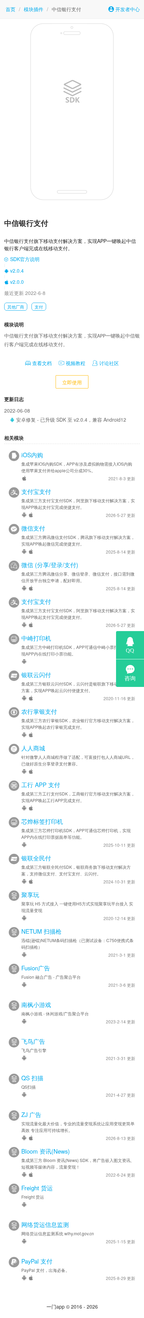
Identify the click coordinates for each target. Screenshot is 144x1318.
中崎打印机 (36, 638)
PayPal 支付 (36, 1261)
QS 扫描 (32, 1078)
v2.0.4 (16, 270)
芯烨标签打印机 (42, 821)
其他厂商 (15, 307)
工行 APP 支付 (40, 784)
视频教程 (74, 363)
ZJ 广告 (31, 1114)
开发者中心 (127, 9)
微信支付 (33, 528)
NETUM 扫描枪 (41, 931)
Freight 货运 (37, 1188)
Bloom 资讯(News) (45, 1151)
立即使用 (72, 382)
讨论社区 (108, 363)
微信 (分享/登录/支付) (49, 565)
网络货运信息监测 (45, 1224)
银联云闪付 (36, 675)
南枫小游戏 (36, 1004)
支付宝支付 (36, 491)
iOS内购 (32, 455)
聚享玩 (30, 894)
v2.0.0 (16, 281)
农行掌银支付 (39, 711)
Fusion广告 (35, 968)
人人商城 (33, 748)
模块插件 (33, 9)
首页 (10, 9)
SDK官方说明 (24, 259)
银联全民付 (36, 858)
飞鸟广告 (33, 1041)
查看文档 (41, 363)
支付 (39, 307)
